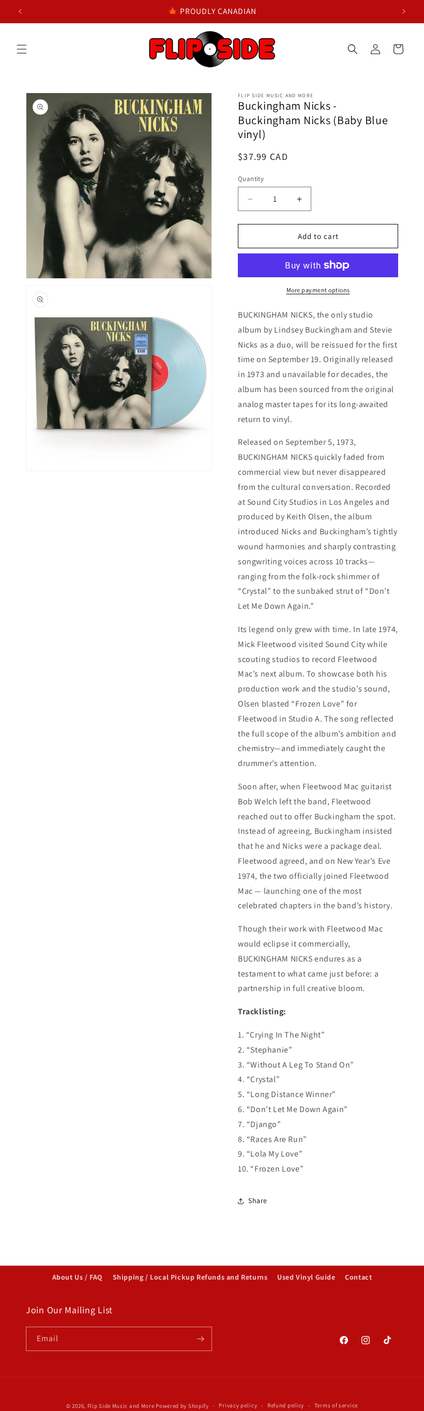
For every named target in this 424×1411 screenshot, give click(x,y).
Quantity (251, 178)
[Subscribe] (200, 1339)
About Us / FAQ (77, 1277)
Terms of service (336, 1405)
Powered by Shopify (182, 1405)
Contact (358, 1277)
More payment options (318, 290)
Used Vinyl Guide (306, 1277)
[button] (21, 49)
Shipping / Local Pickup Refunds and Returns (190, 1277)
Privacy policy (238, 1405)
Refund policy (285, 1405)
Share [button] (257, 1200)
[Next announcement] (403, 11)
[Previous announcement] (20, 11)
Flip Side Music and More (121, 1405)
